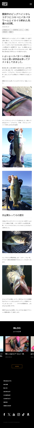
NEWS (5, 402)
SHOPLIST (7, 391)
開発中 (11, 32)
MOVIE (5, 384)
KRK (27, 29)
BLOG (5, 388)
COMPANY (6, 395)
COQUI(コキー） (7, 29)
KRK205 (5, 32)
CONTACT (7, 398)
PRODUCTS (7, 381)
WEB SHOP (7, 405)
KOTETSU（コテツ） (18, 29)
